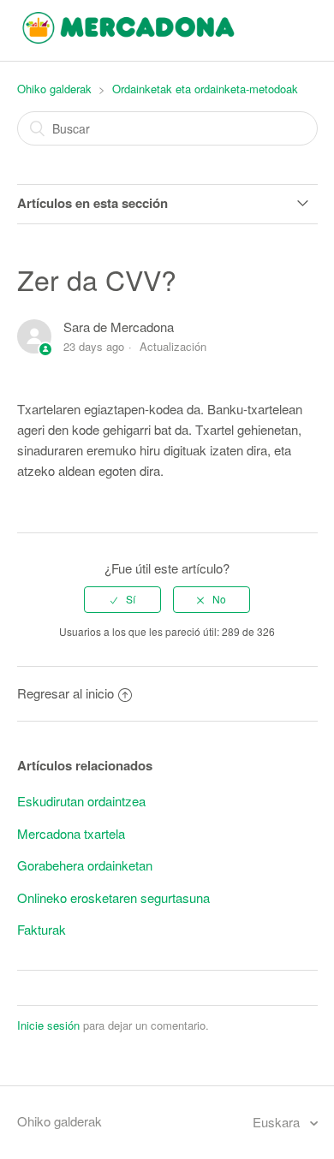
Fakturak (41, 929)
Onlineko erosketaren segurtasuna (113, 897)
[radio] (122, 599)
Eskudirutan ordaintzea (81, 801)
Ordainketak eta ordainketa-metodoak (205, 88)
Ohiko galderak (54, 88)
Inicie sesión (48, 1025)
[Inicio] (129, 38)
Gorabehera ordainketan (84, 865)
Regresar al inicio (65, 693)
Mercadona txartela (71, 833)
